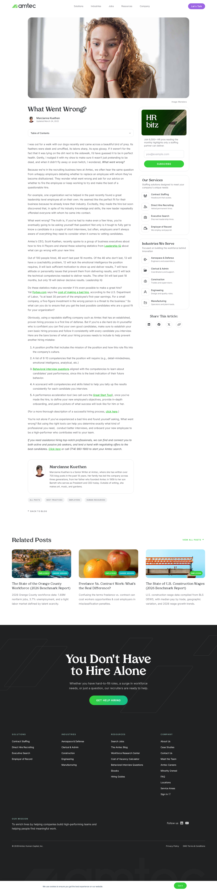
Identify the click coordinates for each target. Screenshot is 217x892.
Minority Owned (169, 770)
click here (111, 411)
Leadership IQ (112, 245)
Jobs (111, 6)
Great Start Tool (102, 395)
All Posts (35, 500)
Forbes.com (39, 292)
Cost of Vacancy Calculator (125, 759)
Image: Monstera (179, 102)
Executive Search (21, 753)
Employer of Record (22, 759)
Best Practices (55, 500)
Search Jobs (117, 741)
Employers (74, 500)
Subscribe (164, 163)
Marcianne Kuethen (48, 118)
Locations (166, 782)
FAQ (163, 776)
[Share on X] (169, 324)
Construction (68, 753)
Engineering (67, 759)
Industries (96, 6)
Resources (126, 6)
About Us (165, 741)
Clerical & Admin (69, 747)
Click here (55, 449)
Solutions (78, 6)
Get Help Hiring (108, 700)
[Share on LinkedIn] (149, 324)
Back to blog (38, 511)
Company (145, 6)
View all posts (192, 540)
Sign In (164, 794)
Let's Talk (196, 6)
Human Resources (96, 500)
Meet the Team (168, 759)
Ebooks (115, 770)
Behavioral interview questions (51, 369)
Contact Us (166, 753)
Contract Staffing (21, 741)
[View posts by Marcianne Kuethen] (39, 471)
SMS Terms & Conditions (194, 846)
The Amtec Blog (119, 747)
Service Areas (168, 788)
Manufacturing (69, 764)
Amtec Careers (168, 764)
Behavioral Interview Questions (127, 764)
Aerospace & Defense (72, 741)
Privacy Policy (172, 846)
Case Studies (167, 747)
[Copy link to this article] (179, 324)
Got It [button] (180, 885)
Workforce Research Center (125, 753)
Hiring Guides (118, 776)
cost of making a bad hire (73, 292)
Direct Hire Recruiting (23, 747)
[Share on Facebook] (159, 324)
